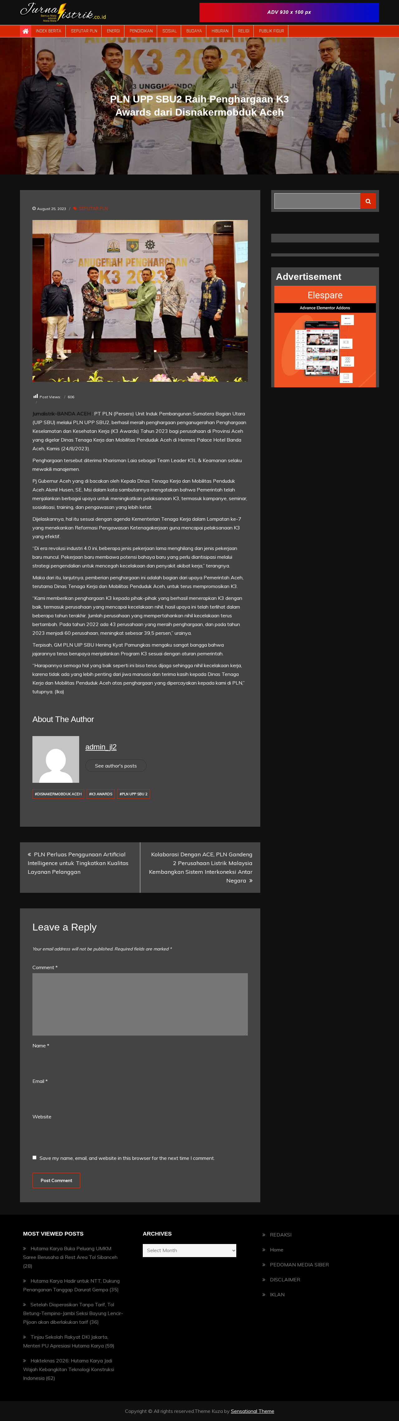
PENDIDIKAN (141, 31)
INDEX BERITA (48, 31)
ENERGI (113, 31)
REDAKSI (280, 1235)
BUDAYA (194, 31)
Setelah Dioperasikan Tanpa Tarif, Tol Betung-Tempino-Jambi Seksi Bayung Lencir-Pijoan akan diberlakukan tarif (73, 1313)
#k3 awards (100, 794)
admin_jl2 (101, 747)
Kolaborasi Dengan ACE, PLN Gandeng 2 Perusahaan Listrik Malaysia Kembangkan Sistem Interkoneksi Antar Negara (200, 867)
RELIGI (243, 31)
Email (40, 1081)
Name (40, 1045)
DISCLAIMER (285, 1279)
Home (276, 1249)
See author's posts (116, 766)
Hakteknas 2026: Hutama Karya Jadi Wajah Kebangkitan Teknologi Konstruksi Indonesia (68, 1369)
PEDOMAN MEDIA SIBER (299, 1264)
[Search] (368, 201)
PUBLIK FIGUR (271, 31)
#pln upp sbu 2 (133, 794)
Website (41, 1116)
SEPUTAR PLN (84, 31)
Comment (45, 967)
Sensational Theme (252, 1411)
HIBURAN (220, 31)
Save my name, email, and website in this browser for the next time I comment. (127, 1157)
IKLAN (277, 1294)
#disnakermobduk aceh (58, 794)
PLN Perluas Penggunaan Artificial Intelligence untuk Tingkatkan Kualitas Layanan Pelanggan (78, 863)
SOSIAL (169, 31)
